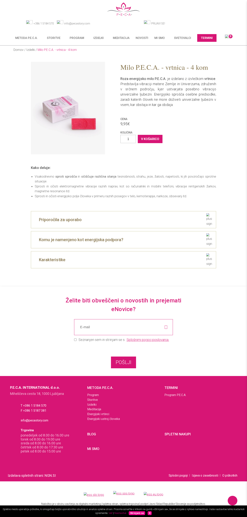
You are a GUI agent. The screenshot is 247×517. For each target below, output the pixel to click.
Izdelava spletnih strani (25, 475)
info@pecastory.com (77, 23)
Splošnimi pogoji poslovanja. (148, 340)
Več (111, 513)
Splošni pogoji (178, 475)
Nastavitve (120, 513)
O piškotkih (229, 475)
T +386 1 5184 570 (33, 405)
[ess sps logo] (123, 495)
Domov (19, 50)
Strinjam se (137, 513)
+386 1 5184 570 (44, 23)
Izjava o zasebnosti (205, 475)
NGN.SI (50, 475)
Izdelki (31, 50)
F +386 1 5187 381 (33, 410)
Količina (126, 132)
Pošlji (123, 362)
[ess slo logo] (94, 495)
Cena (123, 119)
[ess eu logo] (153, 495)
